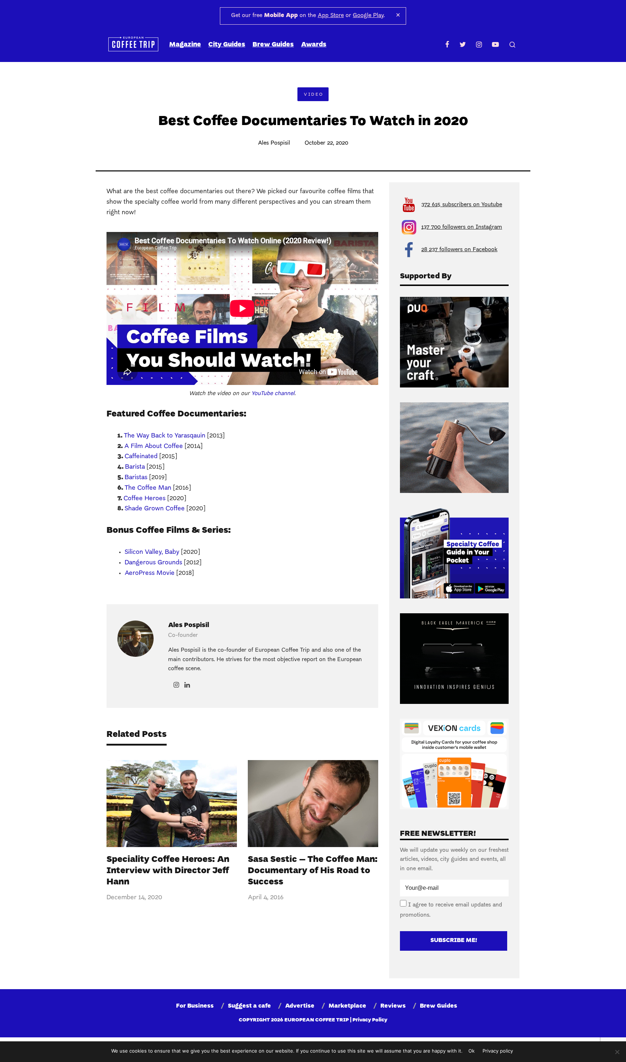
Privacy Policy (369, 1020)
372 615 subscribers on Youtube (461, 205)
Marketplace (347, 1006)
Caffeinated (141, 456)
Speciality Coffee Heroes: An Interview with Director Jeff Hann (168, 871)
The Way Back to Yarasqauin (164, 436)
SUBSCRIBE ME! (453, 940)
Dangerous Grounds (153, 563)
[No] (617, 1051)
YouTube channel (273, 394)
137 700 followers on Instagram (461, 227)
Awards (313, 45)
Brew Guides (273, 45)
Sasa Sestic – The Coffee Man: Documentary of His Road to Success (312, 871)
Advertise (299, 1006)
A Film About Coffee (153, 446)
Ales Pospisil (274, 143)
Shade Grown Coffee (155, 509)
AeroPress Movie (150, 573)
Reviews (393, 1006)
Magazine (185, 45)
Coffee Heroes (145, 498)
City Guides (226, 45)
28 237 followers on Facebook (459, 250)
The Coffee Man (148, 488)
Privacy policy (498, 1051)
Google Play (368, 15)
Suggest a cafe (249, 1006)
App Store (331, 15)
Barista (135, 467)
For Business (195, 1006)
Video (314, 94)
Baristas (136, 477)
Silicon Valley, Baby (152, 552)
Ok (471, 1051)
